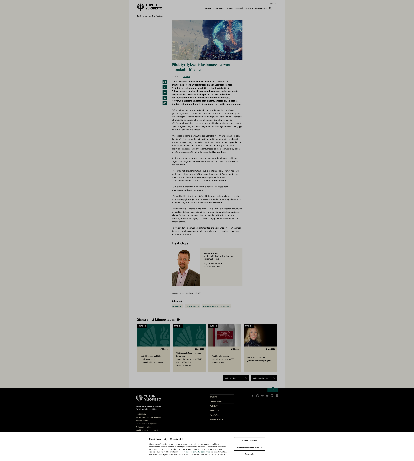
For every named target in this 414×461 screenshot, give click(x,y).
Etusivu (208, 8)
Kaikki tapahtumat (260, 378)
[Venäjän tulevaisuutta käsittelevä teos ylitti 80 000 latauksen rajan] (224, 348)
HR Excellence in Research (147, 424)
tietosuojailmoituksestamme (198, 452)
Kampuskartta (142, 420)
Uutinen (160, 16)
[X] (164, 87)
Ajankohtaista (261, 8)
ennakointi (177, 306)
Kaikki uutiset (230, 378)
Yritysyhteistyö (193, 306)
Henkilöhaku (141, 414)
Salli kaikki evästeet (250, 440)
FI (275, 4)
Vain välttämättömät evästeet (249, 448)
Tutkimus (229, 8)
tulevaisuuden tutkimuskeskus (217, 306)
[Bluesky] (164, 92)
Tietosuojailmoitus (143, 427)
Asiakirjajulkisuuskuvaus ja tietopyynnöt (147, 431)
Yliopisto (249, 8)
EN (271, 4)
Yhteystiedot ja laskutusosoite (148, 417)
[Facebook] (164, 82)
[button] (275, 8)
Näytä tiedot (249, 454)
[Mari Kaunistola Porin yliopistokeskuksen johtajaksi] (260, 348)
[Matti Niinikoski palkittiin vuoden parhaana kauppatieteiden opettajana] (153, 348)
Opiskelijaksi (218, 8)
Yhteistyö (239, 8)
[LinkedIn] (164, 98)
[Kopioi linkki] (164, 103)
